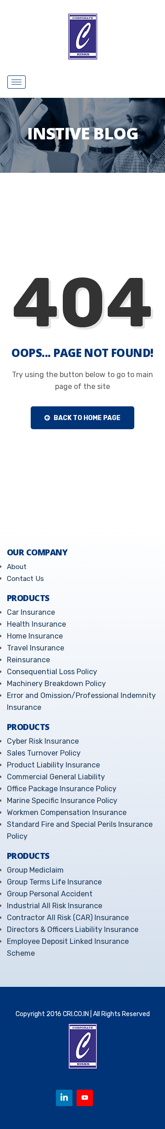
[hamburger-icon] (16, 82)
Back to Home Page (86, 418)
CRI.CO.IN (76, 1014)
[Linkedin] (64, 1098)
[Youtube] (85, 1098)
